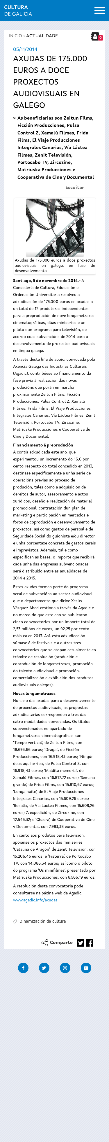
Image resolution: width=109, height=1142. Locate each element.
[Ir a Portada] (18, 12)
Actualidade (42, 36)
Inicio (15, 36)
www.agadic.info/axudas (35, 900)
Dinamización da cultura (42, 921)
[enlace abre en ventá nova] (80, 943)
